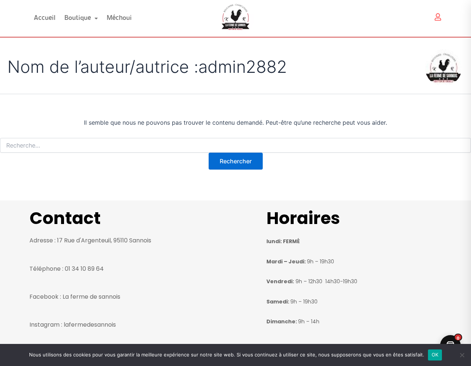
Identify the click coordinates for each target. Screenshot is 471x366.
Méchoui (119, 18)
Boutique (77, 18)
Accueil (45, 18)
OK (435, 355)
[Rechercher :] (235, 145)
